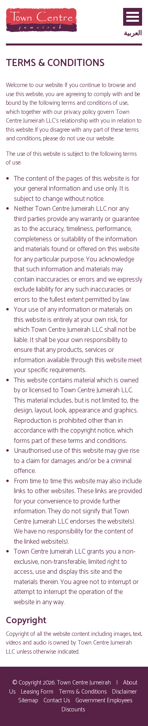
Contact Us (56, 700)
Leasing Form (37, 692)
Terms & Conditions (83, 692)
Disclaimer (124, 692)
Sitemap (28, 700)
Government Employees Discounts (97, 705)
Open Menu (132, 17)
